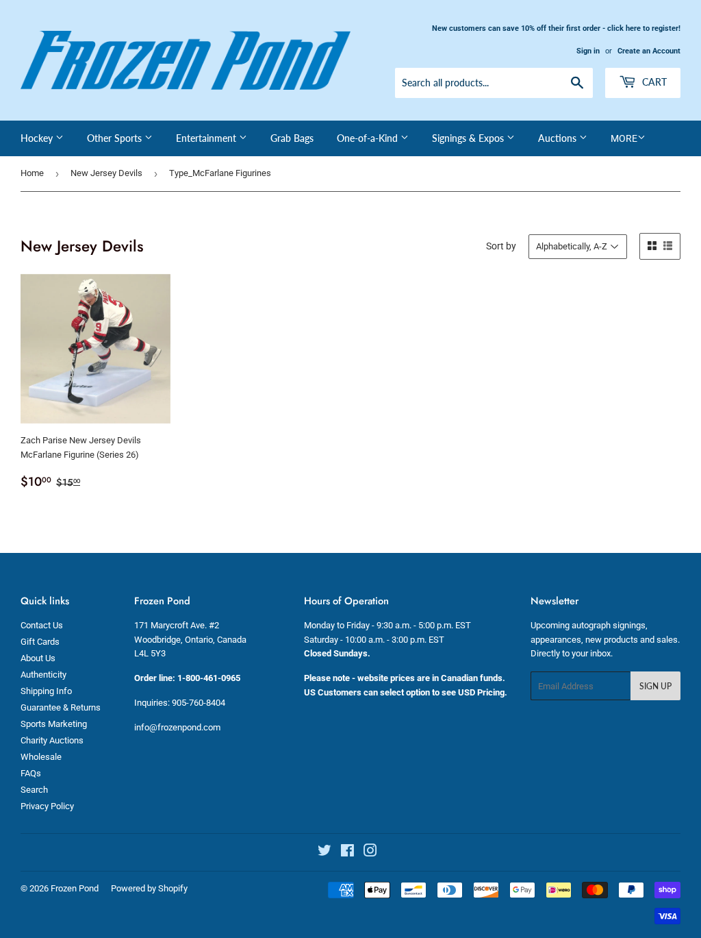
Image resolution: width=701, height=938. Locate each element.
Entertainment (207, 138)
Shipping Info (46, 691)
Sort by (501, 245)
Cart (653, 82)
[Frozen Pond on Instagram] (370, 853)
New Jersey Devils (106, 173)
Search (34, 790)
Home (32, 173)
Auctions (558, 138)
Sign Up (655, 686)
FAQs (31, 773)
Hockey (38, 138)
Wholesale (41, 757)
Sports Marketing (54, 724)
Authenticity (43, 674)
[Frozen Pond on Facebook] (347, 853)
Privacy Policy (47, 806)
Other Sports (115, 138)
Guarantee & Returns (61, 707)
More (624, 138)
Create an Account (648, 51)
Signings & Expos (469, 138)
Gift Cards (40, 642)
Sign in (588, 51)
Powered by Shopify (149, 888)
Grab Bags (292, 138)
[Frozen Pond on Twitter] (324, 853)
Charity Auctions (52, 740)
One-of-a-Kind (368, 138)
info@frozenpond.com (177, 727)
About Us (38, 658)
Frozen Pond (75, 888)
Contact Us (42, 625)
